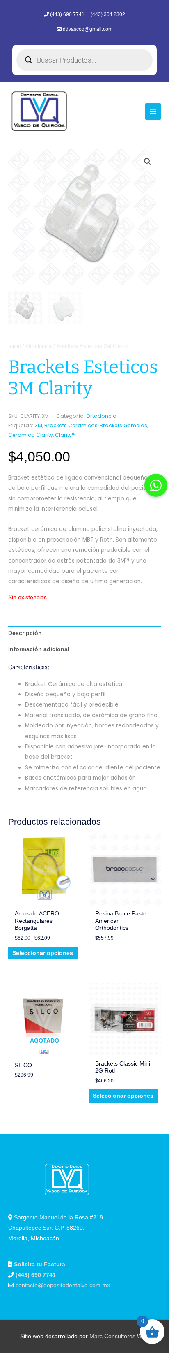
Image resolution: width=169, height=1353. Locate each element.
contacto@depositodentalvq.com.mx (63, 1285)
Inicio (14, 346)
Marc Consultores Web (119, 1336)
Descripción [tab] (25, 633)
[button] (147, 161)
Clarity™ (65, 434)
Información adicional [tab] (38, 649)
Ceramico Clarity (30, 434)
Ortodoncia (39, 346)
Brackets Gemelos (123, 425)
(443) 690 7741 (68, 14)
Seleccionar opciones (42, 953)
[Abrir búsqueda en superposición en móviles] (84, 60)
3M (38, 425)
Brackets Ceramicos (71, 425)
